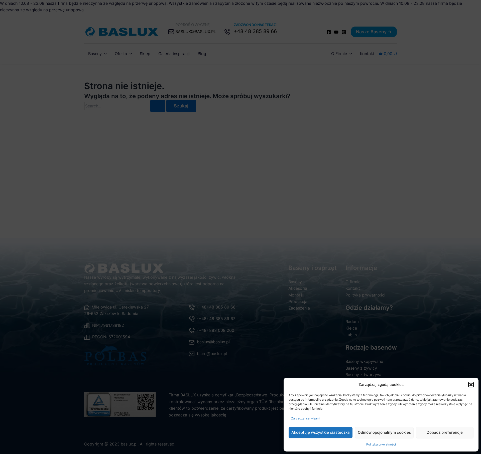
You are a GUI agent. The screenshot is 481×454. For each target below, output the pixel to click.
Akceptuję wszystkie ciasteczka (320, 432)
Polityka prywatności (381, 444)
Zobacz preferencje (445, 432)
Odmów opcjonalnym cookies (384, 432)
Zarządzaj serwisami (305, 418)
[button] (470, 384)
